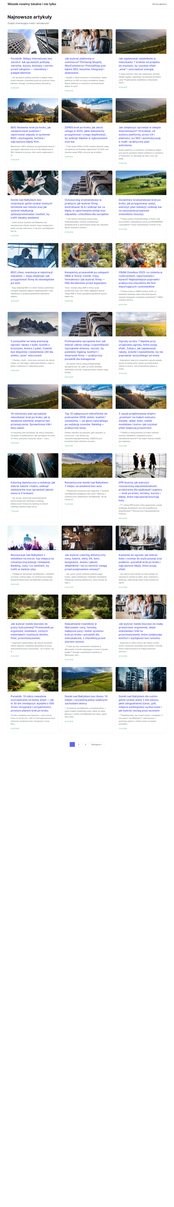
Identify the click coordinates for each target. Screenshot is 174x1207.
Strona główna (159, 4)
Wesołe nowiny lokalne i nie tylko (32, 4)
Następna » (96, 744)
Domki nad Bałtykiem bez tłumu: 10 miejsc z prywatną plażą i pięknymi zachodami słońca (86, 700)
